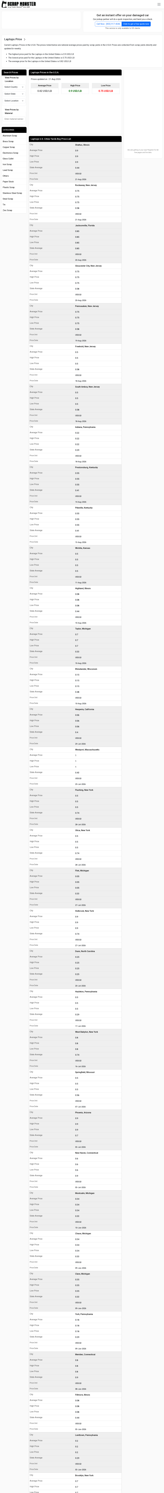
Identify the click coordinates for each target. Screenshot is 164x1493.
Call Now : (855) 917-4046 (108, 24)
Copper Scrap (9, 147)
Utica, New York (82, 830)
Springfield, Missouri (85, 1072)
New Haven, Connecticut (86, 1153)
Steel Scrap (8, 199)
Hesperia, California (84, 709)
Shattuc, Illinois (82, 145)
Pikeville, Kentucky (84, 508)
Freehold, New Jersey (85, 346)
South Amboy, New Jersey (87, 387)
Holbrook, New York (84, 911)
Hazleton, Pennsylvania (86, 991)
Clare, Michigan (82, 1274)
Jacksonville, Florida (85, 225)
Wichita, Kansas (82, 548)
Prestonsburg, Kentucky (86, 467)
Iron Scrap (7, 164)
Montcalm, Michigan (84, 1193)
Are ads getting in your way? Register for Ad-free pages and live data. (143, 151)
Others (6, 176)
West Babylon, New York (86, 1032)
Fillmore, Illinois (82, 1395)
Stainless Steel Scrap (12, 193)
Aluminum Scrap (10, 135)
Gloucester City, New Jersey (88, 266)
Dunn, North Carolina (85, 951)
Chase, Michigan (83, 1233)
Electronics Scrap (10, 153)
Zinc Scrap (7, 210)
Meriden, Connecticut (85, 1354)
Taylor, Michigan (83, 629)
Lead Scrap (8, 170)
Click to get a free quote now (136, 24)
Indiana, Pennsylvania (85, 427)
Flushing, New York (84, 790)
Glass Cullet (8, 158)
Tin (4, 204)
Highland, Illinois (83, 588)
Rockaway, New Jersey (86, 185)
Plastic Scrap (9, 187)
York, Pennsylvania (84, 1314)
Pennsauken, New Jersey (87, 306)
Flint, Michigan (82, 870)
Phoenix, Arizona (83, 1112)
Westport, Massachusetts (87, 749)
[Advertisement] (41, 20)
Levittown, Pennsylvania (86, 1435)
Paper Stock (8, 181)
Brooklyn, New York (84, 1475)
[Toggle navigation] (159, 4)
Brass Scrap (8, 141)
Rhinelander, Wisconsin (86, 669)
